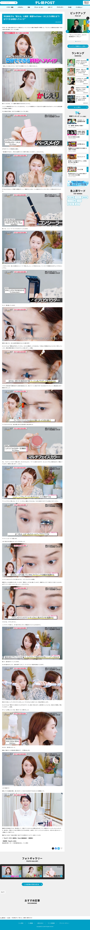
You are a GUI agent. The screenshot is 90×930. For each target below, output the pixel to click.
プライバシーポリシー (64, 923)
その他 (69, 7)
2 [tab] (77, 41)
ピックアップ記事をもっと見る (77, 46)
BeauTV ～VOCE (12, 841)
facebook (87, 21)
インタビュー (79, 7)
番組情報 (85, 197)
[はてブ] (59, 848)
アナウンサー (60, 7)
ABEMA (77, 204)
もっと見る (77, 107)
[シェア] (56, 848)
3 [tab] (78, 41)
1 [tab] (75, 41)
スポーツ (50, 7)
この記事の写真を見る (31, 884)
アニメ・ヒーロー (38, 7)
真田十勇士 (70, 204)
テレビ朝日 (20, 923)
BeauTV (3, 892)
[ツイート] (53, 848)
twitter (87, 18)
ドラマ (79, 200)
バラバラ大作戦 (72, 200)
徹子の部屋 (70, 197)
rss (87, 25)
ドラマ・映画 (10, 7)
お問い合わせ (40, 923)
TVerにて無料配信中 (22, 838)
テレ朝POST (45, 2)
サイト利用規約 (51, 923)
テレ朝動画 (30, 923)
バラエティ (20, 7)
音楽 (29, 7)
